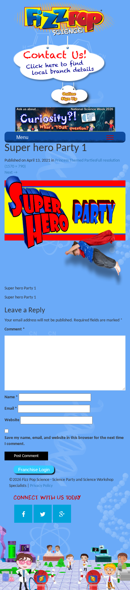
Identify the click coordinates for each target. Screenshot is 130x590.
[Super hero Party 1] (65, 230)
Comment (15, 329)
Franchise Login (34, 469)
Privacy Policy (41, 486)
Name (11, 397)
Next (11, 172)
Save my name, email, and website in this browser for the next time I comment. (64, 441)
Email (11, 408)
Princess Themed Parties (75, 160)
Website (12, 420)
